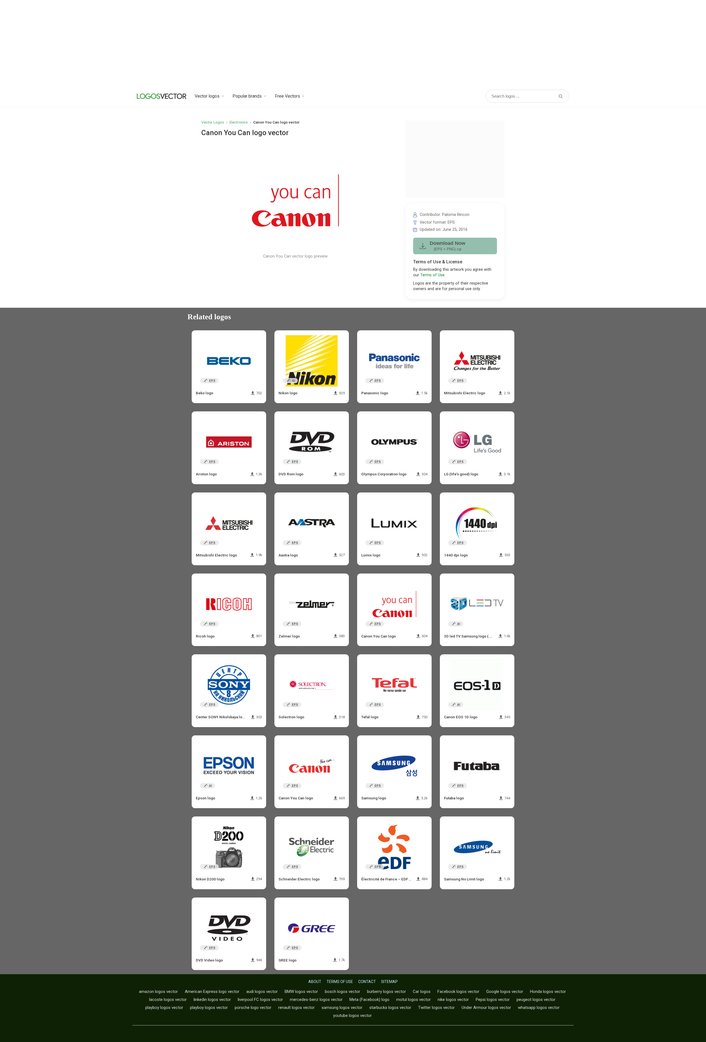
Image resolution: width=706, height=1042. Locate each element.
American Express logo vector (212, 991)
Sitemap (389, 981)
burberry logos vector (386, 991)
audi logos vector (262, 991)
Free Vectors (287, 96)
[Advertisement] (353, 44)
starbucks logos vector (390, 1007)
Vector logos (207, 96)
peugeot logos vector (536, 999)
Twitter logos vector (436, 1007)
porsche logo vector (253, 1007)
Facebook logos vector (458, 991)
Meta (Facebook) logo (369, 999)
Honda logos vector (548, 991)
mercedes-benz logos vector (316, 999)
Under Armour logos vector (486, 1007)
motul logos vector (413, 999)
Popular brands (247, 96)
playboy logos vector (164, 1007)
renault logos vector (296, 1007)
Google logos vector (504, 991)
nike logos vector (453, 999)
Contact (367, 981)
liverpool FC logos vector (260, 999)
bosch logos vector (342, 991)
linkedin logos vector (212, 999)
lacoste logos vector (168, 999)
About (314, 981)
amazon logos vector (158, 991)
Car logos (421, 991)
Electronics (238, 122)
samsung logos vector (342, 1007)
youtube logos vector (352, 1015)
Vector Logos (212, 122)
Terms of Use (432, 275)
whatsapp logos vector (539, 1007)
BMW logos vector (301, 991)
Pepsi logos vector (493, 999)
